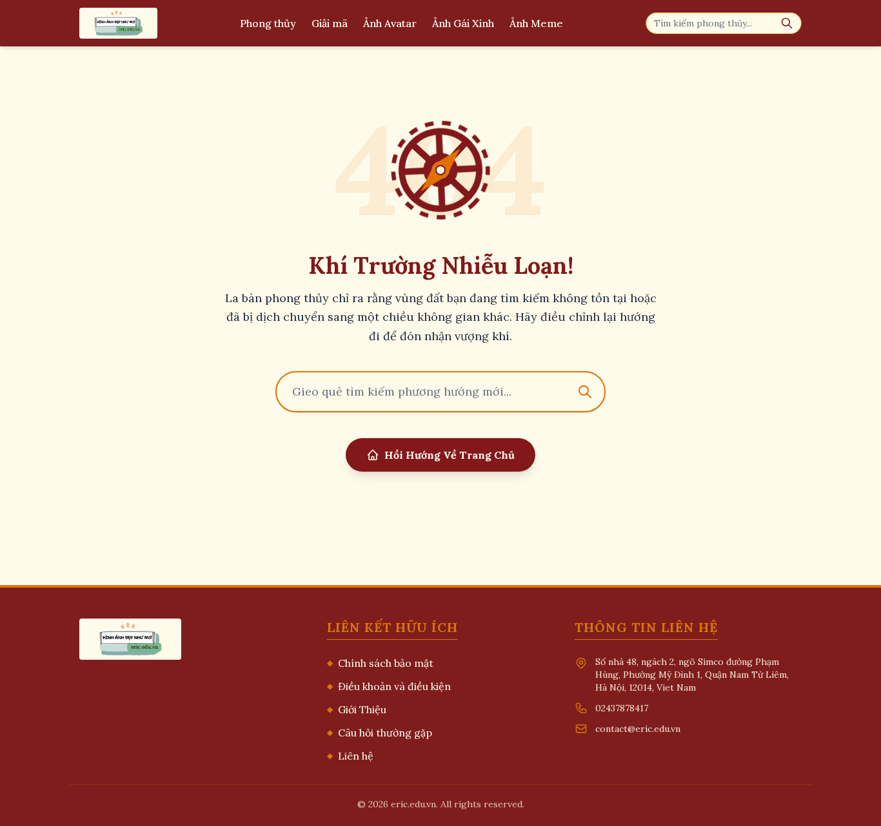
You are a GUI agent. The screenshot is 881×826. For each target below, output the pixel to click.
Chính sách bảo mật (380, 663)
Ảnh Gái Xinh (463, 23)
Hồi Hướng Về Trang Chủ (449, 454)
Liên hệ (350, 755)
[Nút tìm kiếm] (786, 23)
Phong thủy (268, 23)
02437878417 (621, 708)
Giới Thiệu (356, 709)
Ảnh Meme (536, 23)
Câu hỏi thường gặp (379, 732)
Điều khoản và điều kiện (389, 686)
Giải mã (330, 23)
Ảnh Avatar (390, 23)
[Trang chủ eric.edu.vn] (118, 23)
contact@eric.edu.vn (637, 729)
